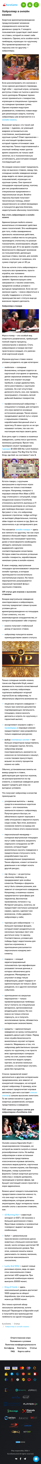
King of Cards (11, 1287)
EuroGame (6, 1324)
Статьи (16, 1324)
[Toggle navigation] (36, 4)
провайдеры (11, 728)
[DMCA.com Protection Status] (20, 1442)
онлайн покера (22, 529)
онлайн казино (9, 120)
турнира (6, 449)
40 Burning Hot (12, 1215)
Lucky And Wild (12, 1266)
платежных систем (20, 739)
